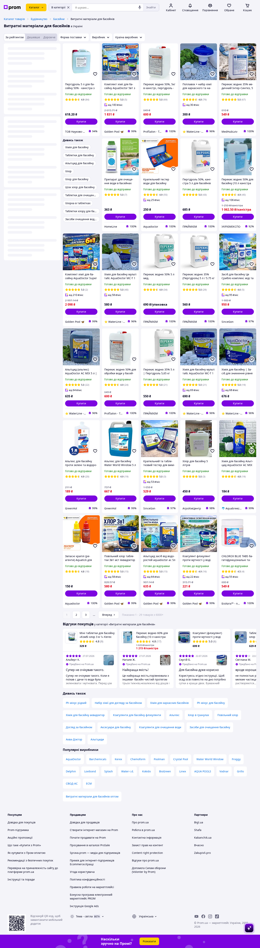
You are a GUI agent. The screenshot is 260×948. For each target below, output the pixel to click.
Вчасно (199, 845)
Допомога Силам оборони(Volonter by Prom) (149, 870)
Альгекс (174, 715)
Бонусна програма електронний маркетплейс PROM (91, 896)
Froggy (236, 759)
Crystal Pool (180, 759)
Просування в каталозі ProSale (90, 845)
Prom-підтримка (18, 830)
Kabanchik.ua (202, 837)
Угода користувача (82, 872)
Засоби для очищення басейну (210, 727)
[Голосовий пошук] (139, 7)
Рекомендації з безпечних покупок (30, 860)
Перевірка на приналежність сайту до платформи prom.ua (33, 870)
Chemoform (137, 759)
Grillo (240, 771)
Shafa (197, 830)
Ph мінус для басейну (211, 703)
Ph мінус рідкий (76, 703)
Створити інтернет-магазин (88, 830)
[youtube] (196, 916)
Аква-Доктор (74, 739)
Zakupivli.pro (202, 853)
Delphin (71, 771)
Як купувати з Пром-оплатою (26, 853)
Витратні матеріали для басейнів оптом (92, 796)
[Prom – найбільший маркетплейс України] (12, 7)
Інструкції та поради (21, 879)
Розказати (149, 941)
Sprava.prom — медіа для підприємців (95, 853)
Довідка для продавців (85, 822)
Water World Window (209, 759)
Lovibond (90, 771)
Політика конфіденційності (87, 879)
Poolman (159, 759)
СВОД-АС (72, 783)
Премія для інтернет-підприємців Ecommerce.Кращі (92, 862)
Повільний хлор (227, 715)
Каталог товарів (14, 19)
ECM (89, 783)
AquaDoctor (73, 759)
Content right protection (147, 853)
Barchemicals (97, 759)
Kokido (146, 771)
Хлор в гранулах (198, 715)
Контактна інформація (146, 837)
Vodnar (224, 771)
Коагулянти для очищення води (160, 727)
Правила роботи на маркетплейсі (92, 887)
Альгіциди (97, 739)
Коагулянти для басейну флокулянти (137, 715)
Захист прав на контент (147, 845)
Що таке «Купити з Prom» (24, 845)
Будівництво (39, 19)
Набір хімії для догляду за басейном (118, 703)
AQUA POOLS (202, 771)
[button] (81, 122)
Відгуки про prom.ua (145, 860)
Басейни (59, 19)
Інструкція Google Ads (84, 906)
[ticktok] (217, 916)
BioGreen (165, 771)
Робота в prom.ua (143, 830)
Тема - (84, 916)
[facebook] (203, 916)
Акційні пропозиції (20, 837)
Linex (182, 771)
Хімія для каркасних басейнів (169, 703)
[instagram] (210, 916)
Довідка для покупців (21, 822)
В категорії (58, 7)
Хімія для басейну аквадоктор (85, 715)
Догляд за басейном (79, 727)
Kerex (118, 759)
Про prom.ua (140, 822)
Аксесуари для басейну (115, 727)
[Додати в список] (95, 74)
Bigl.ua (198, 822)
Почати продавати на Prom (88, 837)
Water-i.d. (127, 771)
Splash (108, 771)
